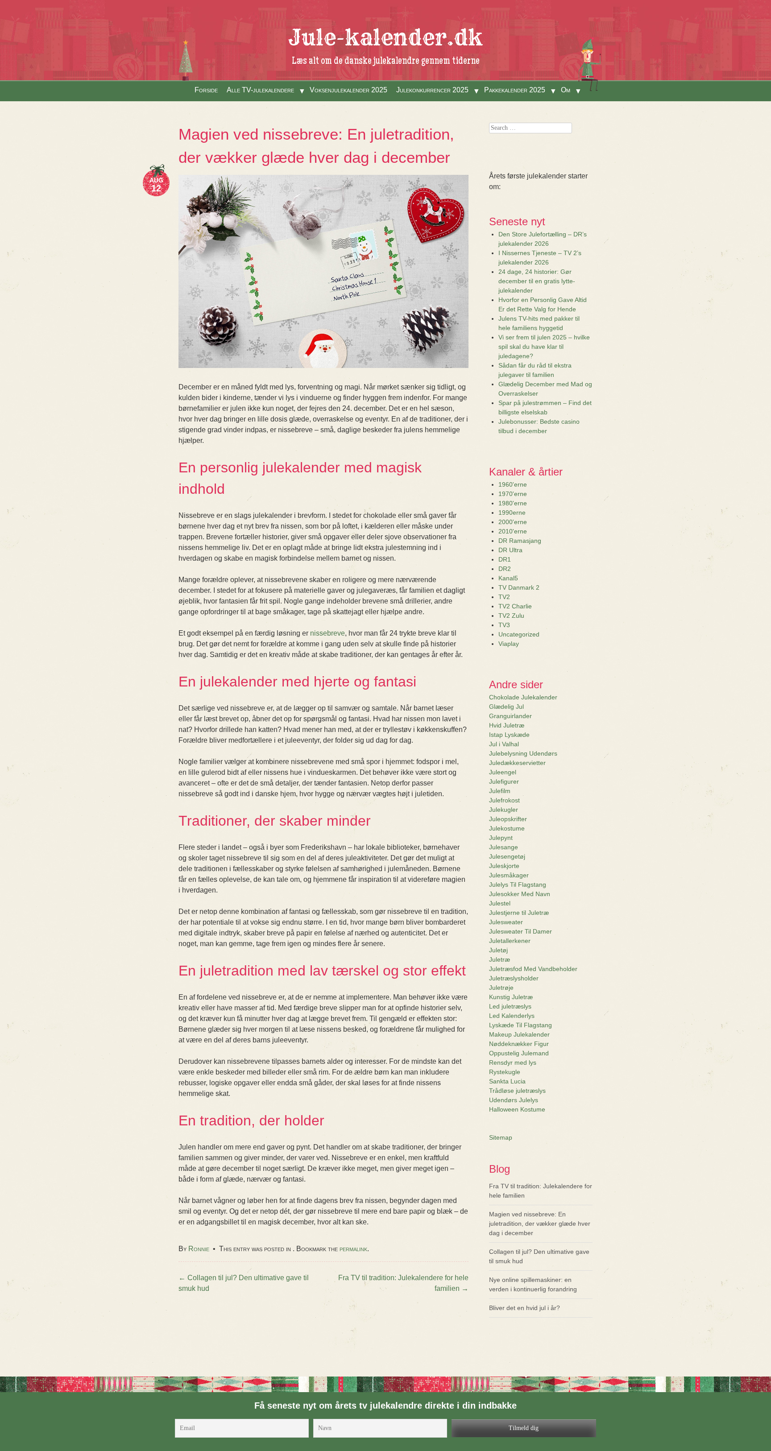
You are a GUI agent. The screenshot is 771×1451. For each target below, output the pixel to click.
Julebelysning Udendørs (523, 753)
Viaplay (508, 643)
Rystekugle (504, 1071)
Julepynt (501, 837)
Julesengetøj (507, 856)
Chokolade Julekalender (523, 697)
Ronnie (198, 1249)
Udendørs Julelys (513, 1100)
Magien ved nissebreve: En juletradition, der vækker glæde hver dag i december (539, 1223)
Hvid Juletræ (506, 725)
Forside (206, 90)
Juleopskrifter (508, 819)
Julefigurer (504, 781)
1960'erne (512, 484)
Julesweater (506, 922)
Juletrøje (501, 987)
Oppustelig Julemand (519, 1053)
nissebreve (327, 633)
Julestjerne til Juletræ (519, 912)
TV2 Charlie (515, 606)
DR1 (504, 559)
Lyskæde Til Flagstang (520, 1025)
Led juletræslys (510, 1006)
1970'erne (512, 493)
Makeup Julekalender (519, 1034)
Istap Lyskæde (509, 734)
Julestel (499, 903)
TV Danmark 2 (518, 587)
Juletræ (499, 959)
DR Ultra (510, 550)
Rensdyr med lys (512, 1062)
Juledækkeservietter (517, 762)
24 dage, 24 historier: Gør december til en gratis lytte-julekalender (536, 281)
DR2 (504, 568)
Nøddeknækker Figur (519, 1043)
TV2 (504, 596)
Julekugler (503, 809)
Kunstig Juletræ (511, 996)
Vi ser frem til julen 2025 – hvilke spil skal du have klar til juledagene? (544, 347)
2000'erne (512, 521)
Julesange (503, 847)
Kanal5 (508, 578)
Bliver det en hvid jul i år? (524, 1307)
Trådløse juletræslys (517, 1090)
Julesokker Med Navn (519, 893)
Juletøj (498, 950)
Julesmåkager (509, 875)
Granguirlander (510, 715)
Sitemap (500, 1137)
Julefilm (499, 790)
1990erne (512, 512)
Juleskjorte (504, 865)
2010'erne (512, 531)
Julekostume (507, 828)
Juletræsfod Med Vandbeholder (533, 968)
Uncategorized (518, 634)
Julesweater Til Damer (520, 931)
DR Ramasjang (519, 540)
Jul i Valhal (504, 744)
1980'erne (512, 503)
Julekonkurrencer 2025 (432, 90)
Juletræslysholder (514, 978)
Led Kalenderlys (512, 1015)
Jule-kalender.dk (385, 37)
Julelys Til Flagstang (517, 884)
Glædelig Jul (506, 706)
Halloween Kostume (517, 1109)
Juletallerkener (510, 940)
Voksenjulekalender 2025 (348, 90)
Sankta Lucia (507, 1081)
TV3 (504, 624)
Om (565, 90)
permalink (353, 1249)
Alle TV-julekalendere (260, 90)
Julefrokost (504, 800)
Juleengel (502, 772)
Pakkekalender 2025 (514, 90)
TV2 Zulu (511, 615)
